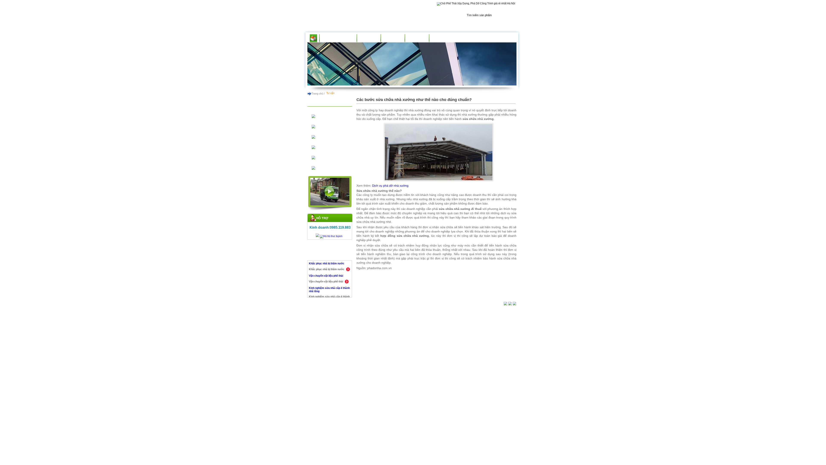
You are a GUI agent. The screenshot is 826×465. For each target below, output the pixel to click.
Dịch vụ (393, 38)
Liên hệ (441, 38)
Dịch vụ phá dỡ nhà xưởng (390, 185)
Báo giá (417, 38)
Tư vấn (369, 38)
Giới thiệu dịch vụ (338, 38)
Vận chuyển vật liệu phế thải (326, 263)
